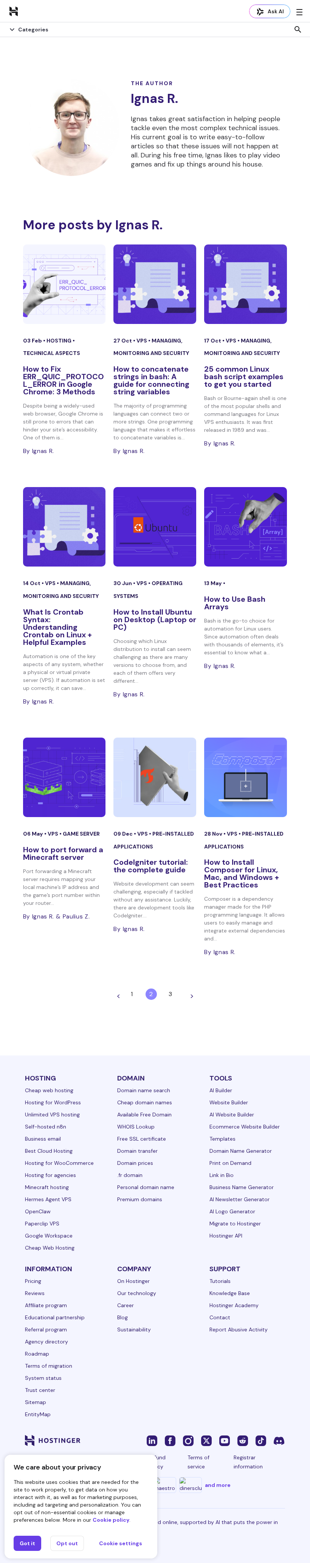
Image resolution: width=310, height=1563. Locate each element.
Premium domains (139, 1199)
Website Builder (228, 1102)
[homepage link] (14, 11)
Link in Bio (221, 1175)
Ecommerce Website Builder (244, 1126)
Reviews (35, 1293)
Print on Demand (230, 1163)
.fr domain (130, 1175)
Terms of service (198, 1462)
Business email (43, 1138)
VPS (142, 340)
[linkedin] (152, 1440)
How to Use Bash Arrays (234, 603)
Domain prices (135, 1163)
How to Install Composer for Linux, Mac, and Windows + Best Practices (241, 873)
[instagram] (188, 1440)
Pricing (33, 1281)
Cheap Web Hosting (49, 1247)
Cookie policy (111, 1519)
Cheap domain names (144, 1102)
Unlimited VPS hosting (52, 1114)
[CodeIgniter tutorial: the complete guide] (154, 777)
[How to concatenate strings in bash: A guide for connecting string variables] (154, 284)
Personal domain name (145, 1187)
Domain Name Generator (240, 1150)
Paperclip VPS (42, 1223)
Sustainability (134, 1329)
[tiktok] (261, 1440)
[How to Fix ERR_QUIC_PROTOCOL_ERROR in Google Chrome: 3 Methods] (64, 284)
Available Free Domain (144, 1114)
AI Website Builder (231, 1114)
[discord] (279, 1440)
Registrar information (248, 1462)
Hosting (59, 340)
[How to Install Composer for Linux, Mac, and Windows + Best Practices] (245, 777)
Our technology (136, 1293)
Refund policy (157, 1462)
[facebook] (170, 1440)
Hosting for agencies (50, 1175)
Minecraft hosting (47, 1187)
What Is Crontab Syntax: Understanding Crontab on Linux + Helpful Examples (57, 627)
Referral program (46, 1329)
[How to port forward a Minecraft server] (64, 777)
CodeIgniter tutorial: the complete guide (150, 866)
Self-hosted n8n (45, 1126)
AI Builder (220, 1090)
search (297, 29)
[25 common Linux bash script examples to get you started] (245, 284)
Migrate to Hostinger (235, 1223)
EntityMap (38, 1414)
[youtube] (225, 1440)
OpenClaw (38, 1211)
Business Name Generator (241, 1187)
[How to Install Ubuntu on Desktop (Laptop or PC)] (154, 527)
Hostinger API (225, 1235)
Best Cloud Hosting (49, 1150)
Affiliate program (46, 1305)
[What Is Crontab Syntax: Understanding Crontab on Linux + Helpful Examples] (64, 527)
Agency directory (46, 1341)
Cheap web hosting (49, 1090)
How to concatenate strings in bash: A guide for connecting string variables (151, 380)
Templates (222, 1138)
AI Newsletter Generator (239, 1199)
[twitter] (206, 1440)
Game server (81, 833)
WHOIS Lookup (136, 1126)
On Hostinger (133, 1281)
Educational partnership (55, 1317)
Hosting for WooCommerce (59, 1163)
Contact (219, 1317)
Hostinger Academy (234, 1305)
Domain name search (143, 1090)
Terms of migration (48, 1365)
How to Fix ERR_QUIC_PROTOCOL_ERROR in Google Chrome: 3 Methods (63, 380)
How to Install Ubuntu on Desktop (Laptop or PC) (154, 619)
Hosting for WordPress (53, 1102)
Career (125, 1305)
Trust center (40, 1390)
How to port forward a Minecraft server (63, 853)
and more (218, 1485)
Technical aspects (51, 353)
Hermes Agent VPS (48, 1199)
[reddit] (243, 1440)
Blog (122, 1317)
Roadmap (37, 1353)
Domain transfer (137, 1150)
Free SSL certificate (141, 1138)
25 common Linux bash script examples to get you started (244, 376)
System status (43, 1378)
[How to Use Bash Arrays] (245, 527)
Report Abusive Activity (238, 1329)
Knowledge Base (229, 1293)
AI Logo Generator (232, 1211)
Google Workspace (49, 1235)
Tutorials (220, 1281)
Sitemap (35, 1402)
